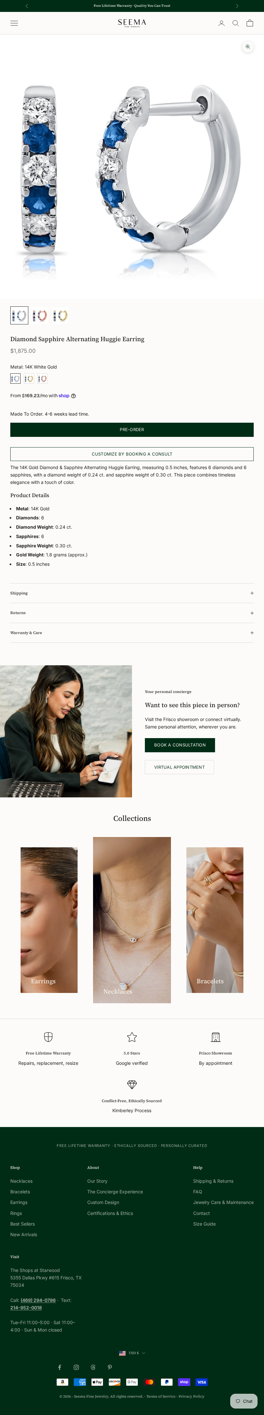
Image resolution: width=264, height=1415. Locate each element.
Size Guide (204, 1224)
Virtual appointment (179, 767)
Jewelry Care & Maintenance (223, 1202)
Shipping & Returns (213, 1181)
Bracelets (20, 1191)
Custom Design (103, 1202)
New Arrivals (23, 1234)
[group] (132, 166)
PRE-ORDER (132, 429)
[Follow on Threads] (93, 1367)
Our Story (97, 1181)
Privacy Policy (191, 1396)
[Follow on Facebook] (59, 1367)
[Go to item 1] (19, 315)
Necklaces (21, 1181)
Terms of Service (160, 1396)
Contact (201, 1213)
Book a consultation (180, 744)
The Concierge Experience (115, 1191)
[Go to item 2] (40, 315)
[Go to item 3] (61, 315)
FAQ (197, 1191)
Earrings (18, 1202)
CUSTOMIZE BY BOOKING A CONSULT (132, 454)
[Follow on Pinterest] (110, 1367)
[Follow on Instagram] (76, 1367)
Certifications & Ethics (110, 1213)
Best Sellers (22, 1224)
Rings (16, 1213)
